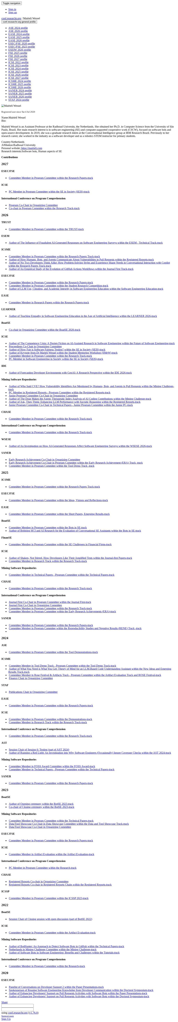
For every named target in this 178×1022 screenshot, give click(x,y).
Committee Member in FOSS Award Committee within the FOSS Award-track (52, 766)
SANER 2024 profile (20, 90)
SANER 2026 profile (20, 96)
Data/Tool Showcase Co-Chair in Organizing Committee (40, 826)
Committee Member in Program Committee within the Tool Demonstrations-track (53, 652)
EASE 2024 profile (19, 34)
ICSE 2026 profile (18, 74)
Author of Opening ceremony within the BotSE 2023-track (41, 803)
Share (4, 1002)
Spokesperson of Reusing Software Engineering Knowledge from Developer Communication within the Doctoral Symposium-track (81, 990)
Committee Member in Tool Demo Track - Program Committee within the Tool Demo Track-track (62, 665)
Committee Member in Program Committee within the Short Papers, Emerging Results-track (59, 513)
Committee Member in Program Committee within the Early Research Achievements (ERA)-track (62, 611)
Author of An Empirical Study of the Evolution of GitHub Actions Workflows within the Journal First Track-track (71, 268)
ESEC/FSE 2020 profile (21, 43)
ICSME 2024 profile (19, 81)
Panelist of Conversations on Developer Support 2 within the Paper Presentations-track (56, 987)
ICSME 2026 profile (19, 87)
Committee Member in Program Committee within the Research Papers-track (51, 177)
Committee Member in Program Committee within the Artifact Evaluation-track (52, 932)
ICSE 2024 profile (18, 68)
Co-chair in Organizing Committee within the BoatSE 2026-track (44, 329)
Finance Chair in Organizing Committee (31, 678)
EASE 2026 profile (19, 40)
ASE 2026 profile (18, 31)
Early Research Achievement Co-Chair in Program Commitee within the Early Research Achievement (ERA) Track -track (76, 462)
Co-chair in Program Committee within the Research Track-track (44, 208)
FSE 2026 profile (17, 56)
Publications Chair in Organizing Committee (33, 691)
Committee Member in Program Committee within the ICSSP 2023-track (48, 898)
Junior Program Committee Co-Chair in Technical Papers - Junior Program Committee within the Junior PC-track (71, 405)
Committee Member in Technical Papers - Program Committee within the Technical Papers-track (61, 574)
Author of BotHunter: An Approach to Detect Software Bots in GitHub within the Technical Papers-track (66, 946)
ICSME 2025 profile (19, 84)
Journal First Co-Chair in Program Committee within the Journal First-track (50, 602)
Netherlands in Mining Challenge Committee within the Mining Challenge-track (52, 949)
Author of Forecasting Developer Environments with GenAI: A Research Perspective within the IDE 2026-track (70, 372)
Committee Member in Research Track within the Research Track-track (48, 561)
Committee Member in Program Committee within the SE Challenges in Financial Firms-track (60, 544)
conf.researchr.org (11, 18)
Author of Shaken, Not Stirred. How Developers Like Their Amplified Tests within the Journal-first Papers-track (70, 557)
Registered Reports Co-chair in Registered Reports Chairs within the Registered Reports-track (60, 884)
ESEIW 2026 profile (19, 49)
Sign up (12, 12)
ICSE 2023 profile (18, 65)
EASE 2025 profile (19, 37)
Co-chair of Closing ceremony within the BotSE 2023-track (41, 806)
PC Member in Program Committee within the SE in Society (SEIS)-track (49, 191)
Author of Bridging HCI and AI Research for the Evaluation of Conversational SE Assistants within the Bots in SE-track (75, 530)
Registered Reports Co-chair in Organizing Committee (38, 881)
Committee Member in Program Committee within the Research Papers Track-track (54, 256)
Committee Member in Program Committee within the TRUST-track (46, 229)
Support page (7, 1016)
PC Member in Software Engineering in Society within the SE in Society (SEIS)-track (56, 358)
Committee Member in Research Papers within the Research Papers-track (49, 302)
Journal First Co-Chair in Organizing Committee (35, 605)
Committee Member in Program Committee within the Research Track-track (50, 355)
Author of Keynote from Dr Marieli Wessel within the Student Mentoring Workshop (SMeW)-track (63, 352)
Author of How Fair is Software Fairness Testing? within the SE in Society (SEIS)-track (57, 349)
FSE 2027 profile (17, 59)
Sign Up (6, 1018)
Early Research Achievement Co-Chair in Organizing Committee (44, 459)
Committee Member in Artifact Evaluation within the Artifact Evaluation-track (51, 854)
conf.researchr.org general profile (19, 22)
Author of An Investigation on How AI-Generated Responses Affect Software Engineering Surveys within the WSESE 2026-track (80, 446)
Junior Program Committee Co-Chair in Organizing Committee (43, 395)
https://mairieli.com (31, 148)
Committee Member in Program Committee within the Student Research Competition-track (58, 285)
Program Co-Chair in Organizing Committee (33, 205)
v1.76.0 (33, 1012)
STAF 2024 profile (18, 99)
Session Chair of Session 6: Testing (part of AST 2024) (39, 749)
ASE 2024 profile (18, 27)
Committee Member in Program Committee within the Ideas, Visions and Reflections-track (58, 500)
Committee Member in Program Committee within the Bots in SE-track (48, 527)
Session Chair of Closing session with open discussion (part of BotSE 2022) (50, 919)
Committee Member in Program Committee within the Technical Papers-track (51, 820)
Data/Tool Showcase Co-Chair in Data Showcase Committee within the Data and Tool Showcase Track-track (69, 823)
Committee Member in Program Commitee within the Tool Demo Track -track (51, 465)
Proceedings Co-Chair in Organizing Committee (35, 346)
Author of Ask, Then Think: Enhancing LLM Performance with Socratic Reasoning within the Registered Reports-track (74, 401)
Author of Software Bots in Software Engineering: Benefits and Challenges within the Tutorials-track (64, 952)
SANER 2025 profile (20, 93)
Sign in (12, 9)
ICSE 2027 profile (18, 77)
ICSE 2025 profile (18, 71)
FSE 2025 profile (17, 52)
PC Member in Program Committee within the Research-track (42, 867)
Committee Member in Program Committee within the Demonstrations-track (50, 719)
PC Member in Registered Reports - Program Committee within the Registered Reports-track (59, 392)
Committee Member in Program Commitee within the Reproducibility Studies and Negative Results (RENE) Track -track (75, 628)
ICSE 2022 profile (18, 62)
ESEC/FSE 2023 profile (21, 46)
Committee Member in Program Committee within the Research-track (47, 966)
